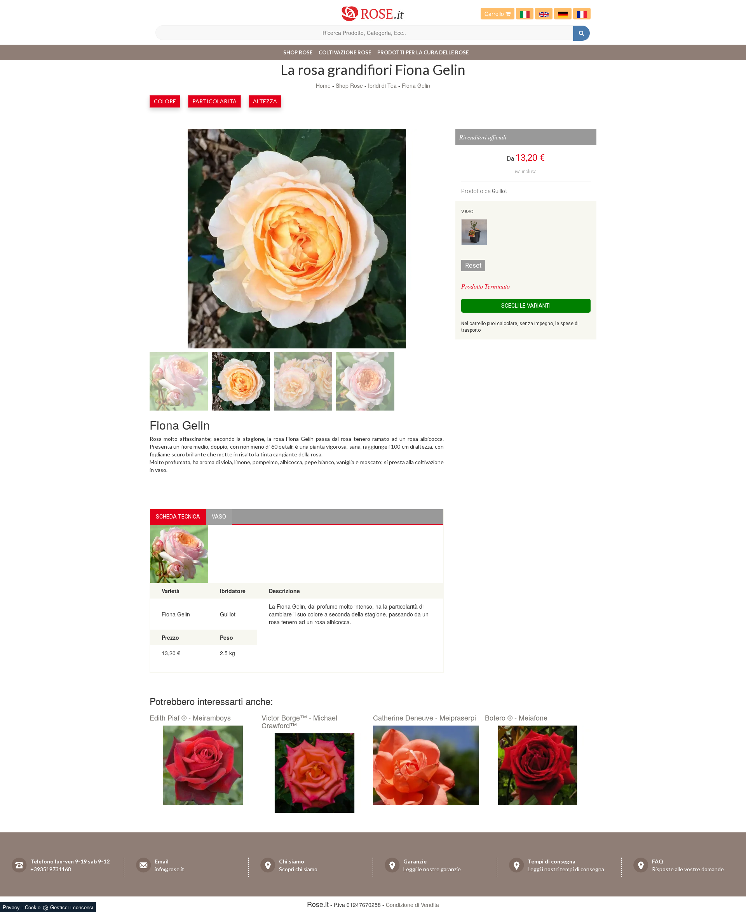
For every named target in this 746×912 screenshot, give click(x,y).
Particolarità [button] (214, 101)
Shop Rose (297, 52)
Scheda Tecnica (178, 516)
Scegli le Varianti (526, 306)
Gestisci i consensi (71, 907)
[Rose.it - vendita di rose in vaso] (524, 13)
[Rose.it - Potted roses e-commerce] (544, 13)
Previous (177, 240)
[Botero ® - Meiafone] (538, 766)
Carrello (495, 13)
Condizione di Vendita (412, 905)
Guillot (499, 191)
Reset (473, 265)
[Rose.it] (372, 10)
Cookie (32, 907)
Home (323, 85)
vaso (219, 516)
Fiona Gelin (416, 85)
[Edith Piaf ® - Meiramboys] (203, 766)
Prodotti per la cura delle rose (423, 52)
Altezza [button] (265, 101)
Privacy (11, 907)
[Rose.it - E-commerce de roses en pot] (582, 13)
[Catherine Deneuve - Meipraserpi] (426, 766)
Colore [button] (165, 101)
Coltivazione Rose (345, 52)
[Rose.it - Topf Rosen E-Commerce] (563, 13)
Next (416, 240)
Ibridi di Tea (382, 85)
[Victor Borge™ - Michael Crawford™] (314, 773)
